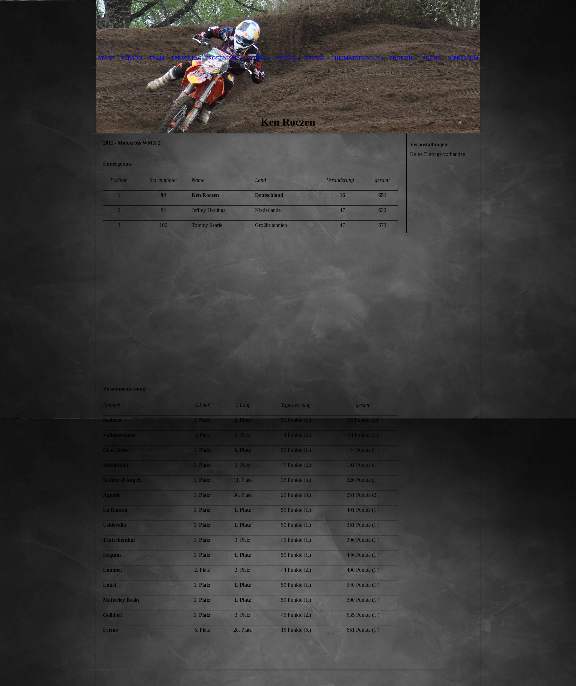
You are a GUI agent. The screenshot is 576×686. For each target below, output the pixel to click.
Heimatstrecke (357, 58)
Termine (183, 58)
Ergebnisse (221, 58)
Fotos (256, 58)
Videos (285, 58)
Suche (432, 58)
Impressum (462, 58)
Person (131, 58)
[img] (288, 66)
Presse (315, 58)
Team (156, 58)
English (401, 58)
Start (106, 58)
